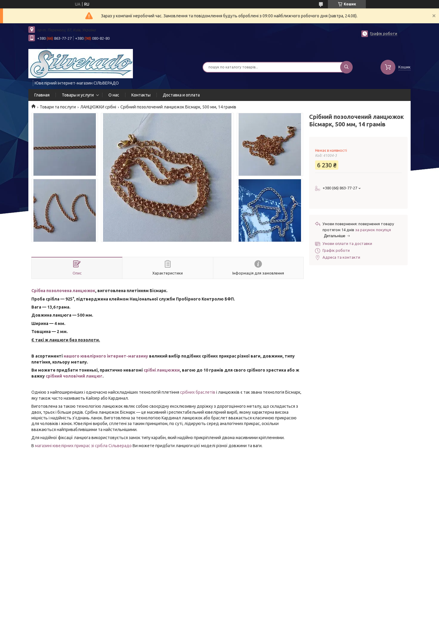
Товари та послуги (58, 107)
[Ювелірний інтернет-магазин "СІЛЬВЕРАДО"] (80, 63)
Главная (42, 95)
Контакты (141, 95)
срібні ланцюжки (162, 370)
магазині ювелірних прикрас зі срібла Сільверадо (83, 445)
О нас (113, 95)
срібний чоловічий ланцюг (74, 376)
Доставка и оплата (181, 95)
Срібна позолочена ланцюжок (63, 290)
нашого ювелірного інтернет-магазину (106, 356)
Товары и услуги (78, 95)
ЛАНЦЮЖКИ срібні (98, 107)
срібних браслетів (197, 392)
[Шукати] (346, 67)
